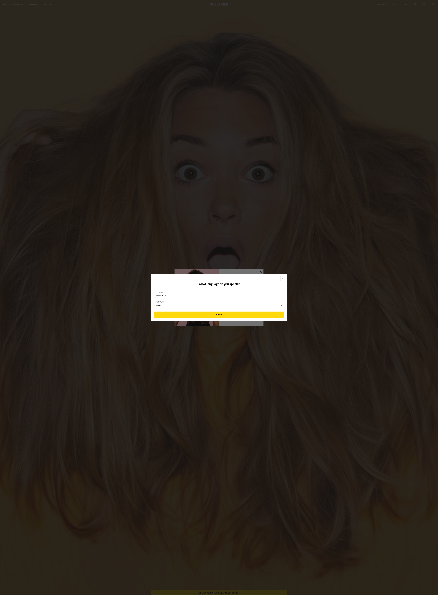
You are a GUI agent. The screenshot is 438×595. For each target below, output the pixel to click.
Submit (219, 314)
